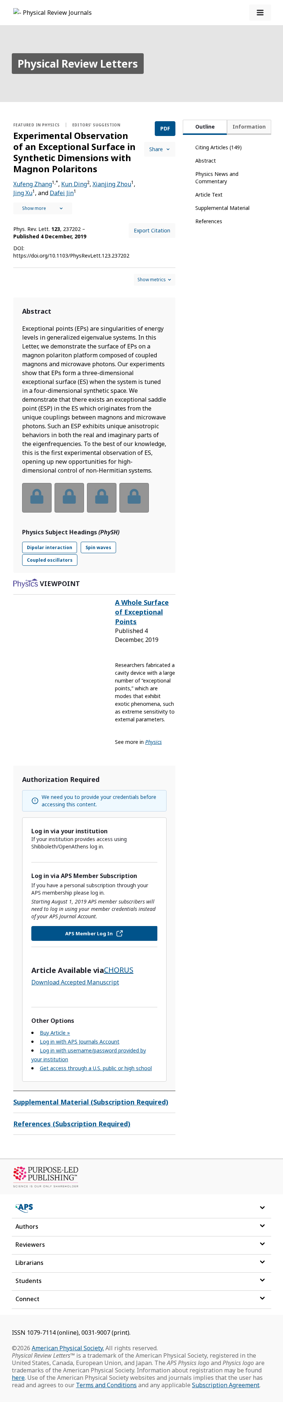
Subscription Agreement (225, 1385)
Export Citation (152, 230)
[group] (94, 502)
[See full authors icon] (42, 208)
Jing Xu (22, 193)
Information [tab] (249, 126)
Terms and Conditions (106, 1385)
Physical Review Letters (78, 64)
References (208, 221)
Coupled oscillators (50, 560)
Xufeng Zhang (32, 184)
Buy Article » (55, 1032)
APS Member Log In (89, 933)
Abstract (205, 160)
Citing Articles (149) (218, 147)
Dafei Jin (62, 193)
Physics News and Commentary (216, 177)
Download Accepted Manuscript (75, 982)
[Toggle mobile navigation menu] (260, 12)
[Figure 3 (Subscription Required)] (101, 498)
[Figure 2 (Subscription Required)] (69, 498)
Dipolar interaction (49, 547)
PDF (165, 128)
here (18, 1378)
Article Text (209, 194)
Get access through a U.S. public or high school (96, 1068)
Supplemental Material (222, 207)
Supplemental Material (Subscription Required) (90, 1102)
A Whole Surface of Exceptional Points (142, 612)
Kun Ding (74, 184)
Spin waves (98, 547)
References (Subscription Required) (71, 1123)
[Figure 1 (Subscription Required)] (37, 498)
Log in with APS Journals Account (79, 1041)
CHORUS (118, 970)
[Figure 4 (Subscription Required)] (134, 498)
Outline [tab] (205, 126)
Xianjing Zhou (111, 184)
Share (156, 149)
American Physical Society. (68, 1348)
